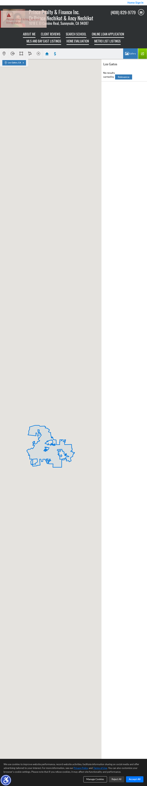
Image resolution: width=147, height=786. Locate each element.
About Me (29, 34)
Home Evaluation (78, 41)
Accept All (135, 779)
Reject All (116, 779)
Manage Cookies (95, 779)
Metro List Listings (107, 41)
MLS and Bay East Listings (44, 41)
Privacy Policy (81, 768)
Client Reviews (50, 34)
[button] (6, 780)
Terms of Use (100, 768)
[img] (141, 12)
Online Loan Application (108, 34)
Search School (76, 34)
